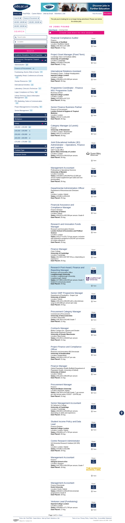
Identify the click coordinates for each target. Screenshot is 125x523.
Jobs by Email (48, 13)
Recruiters (107, 13)
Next (60, 515)
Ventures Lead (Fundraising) (64, 501)
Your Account (97, 13)
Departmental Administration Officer (67, 188)
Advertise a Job (59, 13)
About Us (22, 521)
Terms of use (76, 518)
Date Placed (53, 30)
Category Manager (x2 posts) (64, 125)
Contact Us (28, 521)
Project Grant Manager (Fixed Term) (68, 54)
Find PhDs (26, 13)
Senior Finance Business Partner (66, 107)
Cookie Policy (93, 518)
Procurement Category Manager (66, 311)
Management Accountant (62, 168)
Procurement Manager (61, 384)
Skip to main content (8, 2)
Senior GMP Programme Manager (67, 293)
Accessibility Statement (105, 518)
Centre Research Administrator (65, 441)
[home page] (22, 7)
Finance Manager (59, 249)
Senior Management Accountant (66, 403)
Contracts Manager (60, 328)
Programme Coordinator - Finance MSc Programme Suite (67, 89)
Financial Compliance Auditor (64, 38)
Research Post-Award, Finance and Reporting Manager (67, 268)
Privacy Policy (84, 518)
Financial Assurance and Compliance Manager (62, 206)
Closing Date (63, 30)
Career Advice (37, 13)
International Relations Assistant (66, 71)
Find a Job (17, 13)
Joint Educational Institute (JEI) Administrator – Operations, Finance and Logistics (68, 145)
